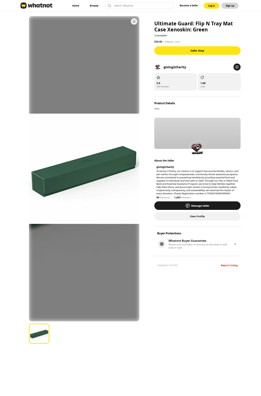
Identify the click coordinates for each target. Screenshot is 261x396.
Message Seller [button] (200, 205)
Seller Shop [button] (197, 50)
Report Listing (229, 265)
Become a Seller (189, 5)
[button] (237, 67)
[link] (75, 6)
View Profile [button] (197, 216)
